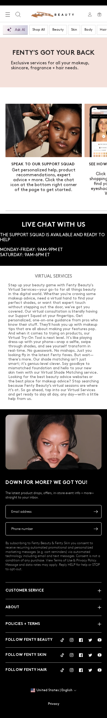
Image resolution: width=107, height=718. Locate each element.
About (12, 607)
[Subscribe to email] (95, 511)
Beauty (58, 29)
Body (88, 29)
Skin (74, 29)
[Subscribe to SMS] (95, 528)
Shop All (38, 29)
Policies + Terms (22, 624)
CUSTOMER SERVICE (24, 590)
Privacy (53, 703)
